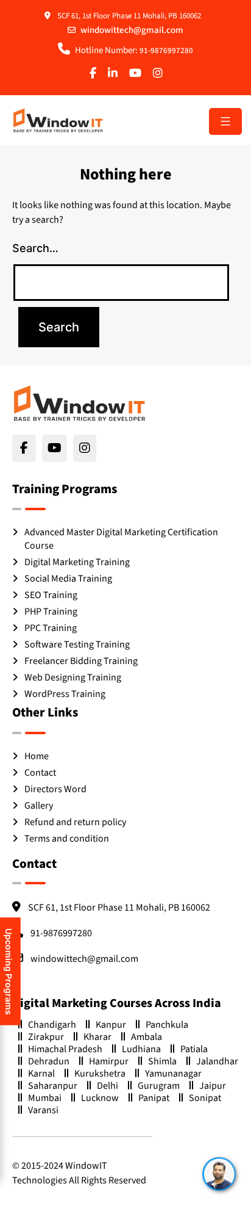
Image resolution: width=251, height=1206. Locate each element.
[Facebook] (95, 74)
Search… (35, 248)
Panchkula (167, 1024)
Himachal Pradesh (65, 1049)
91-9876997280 (166, 50)
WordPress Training (64, 694)
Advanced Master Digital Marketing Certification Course (121, 538)
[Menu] (225, 121)
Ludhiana (141, 1049)
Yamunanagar (173, 1073)
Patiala (194, 1049)
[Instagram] (160, 74)
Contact (40, 772)
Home (36, 756)
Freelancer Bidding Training (81, 661)
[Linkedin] (115, 74)
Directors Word (55, 789)
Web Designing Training (72, 677)
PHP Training (50, 611)
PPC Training (50, 628)
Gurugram (159, 1085)
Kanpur (111, 1024)
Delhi (107, 1085)
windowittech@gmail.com (131, 30)
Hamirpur (109, 1061)
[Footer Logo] (79, 403)
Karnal (41, 1073)
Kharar (97, 1036)
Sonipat (205, 1097)
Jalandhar (217, 1061)
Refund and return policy (75, 822)
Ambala (146, 1036)
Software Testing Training (77, 644)
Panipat (153, 1097)
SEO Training (50, 595)
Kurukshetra (99, 1073)
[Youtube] (137, 74)
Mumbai (45, 1097)
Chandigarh (52, 1024)
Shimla (162, 1061)
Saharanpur (52, 1085)
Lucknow (100, 1097)
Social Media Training (68, 578)
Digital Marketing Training (77, 562)
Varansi (43, 1110)
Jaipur (212, 1085)
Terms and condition (66, 838)
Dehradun (48, 1061)
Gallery (38, 805)
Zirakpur (46, 1036)
